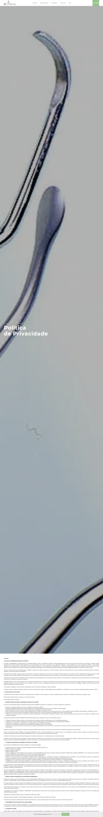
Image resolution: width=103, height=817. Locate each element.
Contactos (63, 3)
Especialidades (44, 3)
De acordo (65, 814)
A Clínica (34, 3)
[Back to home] (10, 3)
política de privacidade (55, 814)
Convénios (54, 3)
